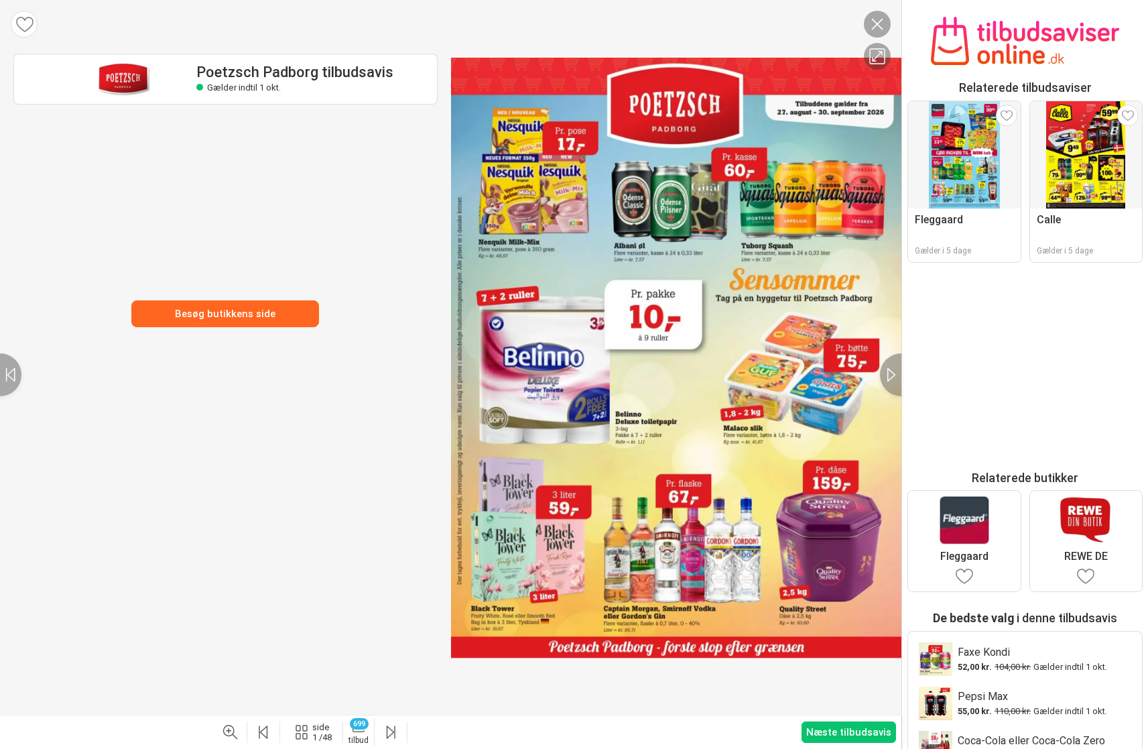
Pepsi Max (983, 696)
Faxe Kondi (984, 652)
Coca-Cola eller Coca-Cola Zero (1031, 740)
